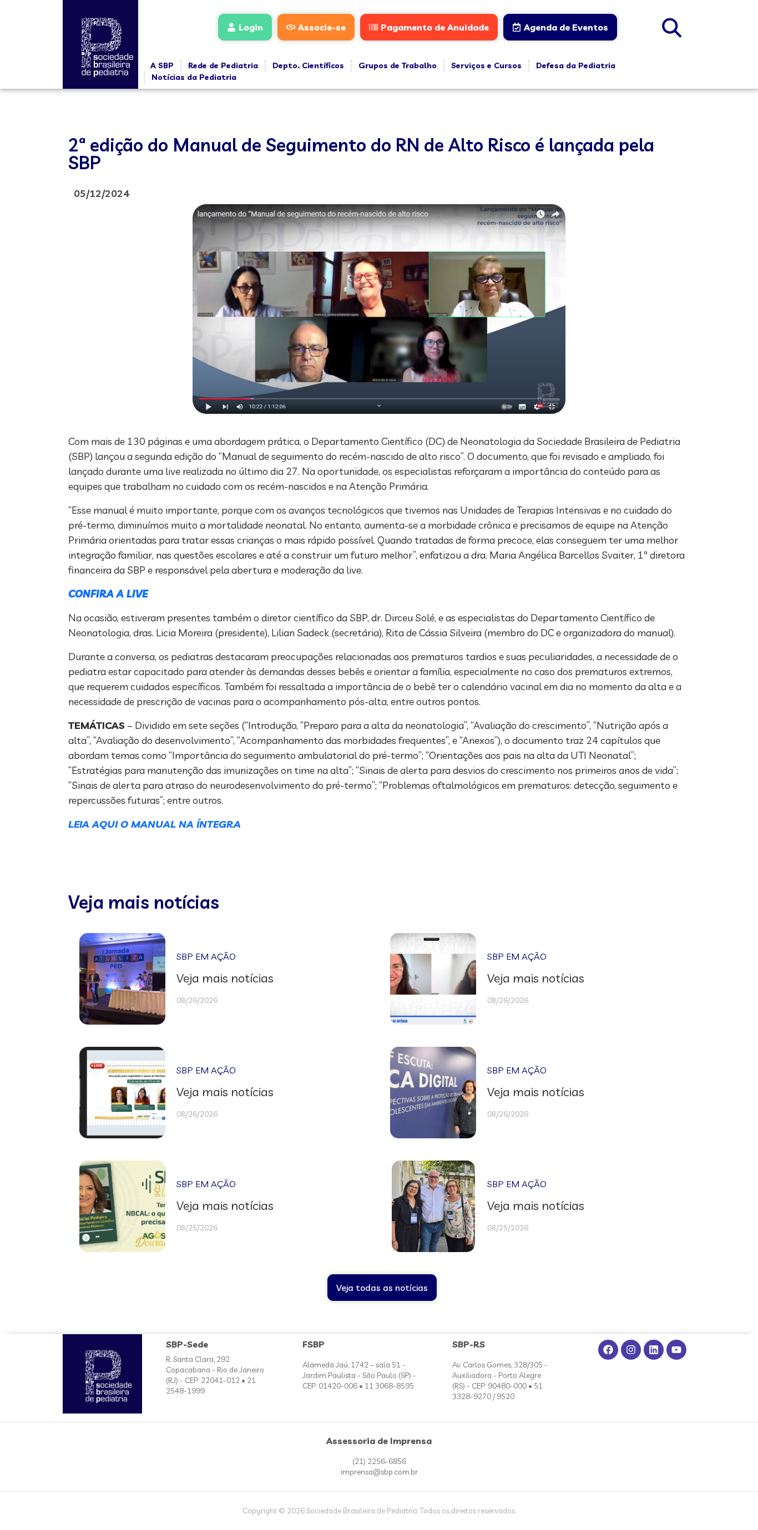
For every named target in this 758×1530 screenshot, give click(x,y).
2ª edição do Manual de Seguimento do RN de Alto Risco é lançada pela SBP (361, 154)
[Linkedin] (654, 1350)
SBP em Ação (206, 956)
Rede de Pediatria (223, 65)
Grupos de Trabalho (397, 65)
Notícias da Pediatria (193, 77)
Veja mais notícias (143, 902)
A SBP (162, 65)
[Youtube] (676, 1350)
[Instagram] (631, 1350)
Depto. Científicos (308, 65)
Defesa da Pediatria (575, 65)
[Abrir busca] (672, 26)
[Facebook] (608, 1350)
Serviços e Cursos (486, 65)
